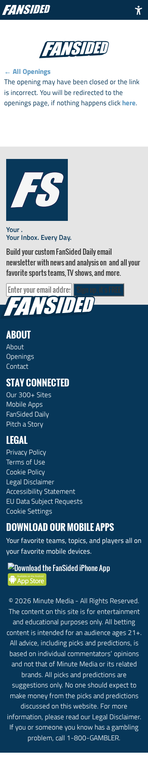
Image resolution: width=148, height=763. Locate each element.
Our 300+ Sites (28, 394)
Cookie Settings (29, 511)
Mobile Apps (24, 404)
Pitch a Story (24, 424)
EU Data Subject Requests (44, 501)
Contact (17, 366)
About (15, 346)
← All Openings (27, 71)
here (129, 102)
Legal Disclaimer (30, 481)
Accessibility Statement (40, 491)
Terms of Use (25, 462)
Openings (20, 356)
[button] (138, 10)
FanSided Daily (27, 414)
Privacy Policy (26, 452)
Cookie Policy (25, 472)
